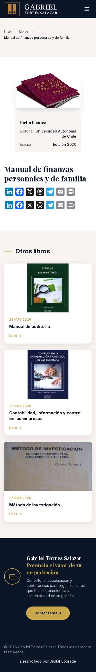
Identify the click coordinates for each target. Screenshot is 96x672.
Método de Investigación (34, 504)
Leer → (15, 335)
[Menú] (87, 9)
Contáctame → (48, 613)
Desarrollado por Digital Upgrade (48, 661)
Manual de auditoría (29, 326)
